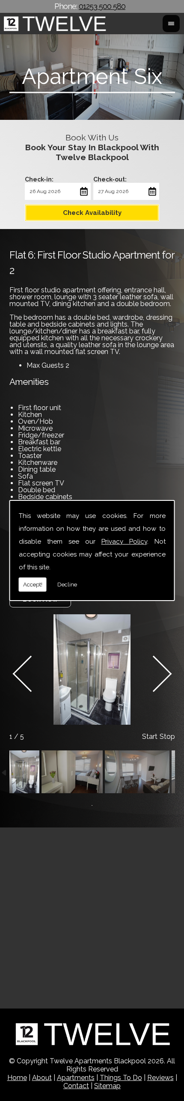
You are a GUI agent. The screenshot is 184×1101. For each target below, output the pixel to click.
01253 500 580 (102, 6)
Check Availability (92, 213)
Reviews (160, 1078)
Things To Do (121, 1078)
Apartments (76, 1078)
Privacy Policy (124, 541)
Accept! (32, 584)
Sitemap (107, 1086)
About (42, 1078)
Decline (67, 584)
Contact (76, 1086)
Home (17, 1078)
